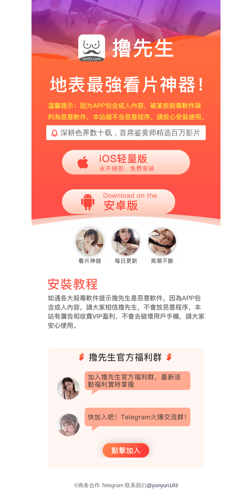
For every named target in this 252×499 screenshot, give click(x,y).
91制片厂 (25, 497)
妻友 (5, 497)
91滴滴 (13, 497)
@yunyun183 (162, 485)
